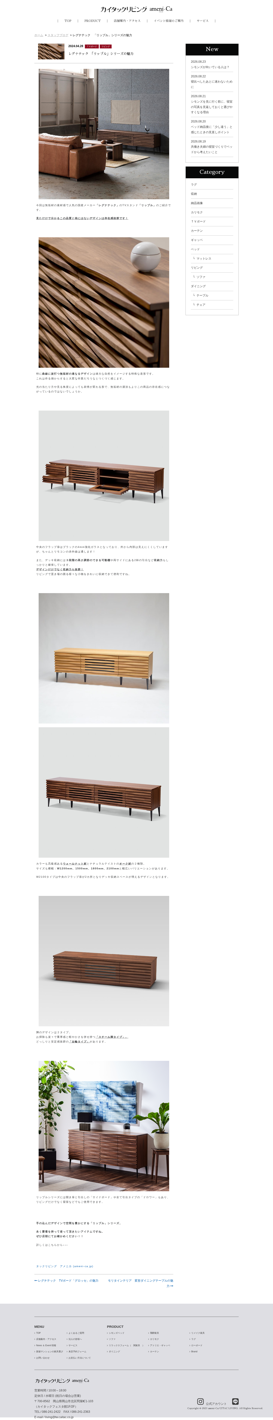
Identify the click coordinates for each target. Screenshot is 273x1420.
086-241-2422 (51, 1411)
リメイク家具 (198, 1333)
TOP (67, 20)
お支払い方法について (80, 1358)
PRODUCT (92, 20)
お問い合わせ (43, 1358)
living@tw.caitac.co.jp (59, 1417)
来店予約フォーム (77, 1351)
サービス (203, 20)
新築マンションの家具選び (49, 1351)
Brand (194, 1351)
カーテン (197, 230)
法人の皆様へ (75, 1339)
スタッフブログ (58, 35)
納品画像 (197, 203)
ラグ (194, 184)
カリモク (197, 212)
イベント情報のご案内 (168, 20)
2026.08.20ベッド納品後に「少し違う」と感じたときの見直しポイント (212, 127)
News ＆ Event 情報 (46, 1345)
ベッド (195, 249)
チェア (200, 304)
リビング (197, 267)
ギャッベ (197, 240)
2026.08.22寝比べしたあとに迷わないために (212, 82)
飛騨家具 (154, 1333)
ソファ (200, 276)
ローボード (196, 1345)
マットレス (203, 258)
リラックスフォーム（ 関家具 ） (126, 1345)
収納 (194, 193)
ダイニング (198, 286)
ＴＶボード (198, 221)
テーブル (202, 295)
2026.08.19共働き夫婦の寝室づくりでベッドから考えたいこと (212, 147)
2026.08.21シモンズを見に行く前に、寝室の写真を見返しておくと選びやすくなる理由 (212, 104)
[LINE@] (233, 1401)
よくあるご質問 (76, 1333)
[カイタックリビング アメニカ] (136, 9)
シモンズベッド (116, 1333)
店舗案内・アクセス (127, 20)
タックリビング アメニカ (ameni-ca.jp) (64, 1266)
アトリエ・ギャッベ (160, 1345)
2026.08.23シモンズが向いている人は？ (210, 64)
